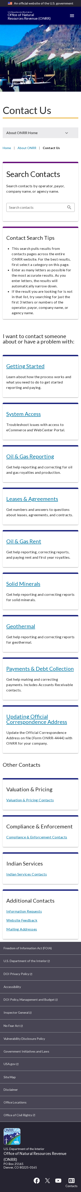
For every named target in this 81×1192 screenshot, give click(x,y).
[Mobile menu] (72, 15)
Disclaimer (11, 1089)
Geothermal (20, 626)
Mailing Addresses (21, 929)
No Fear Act (12, 1026)
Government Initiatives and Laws (26, 1051)
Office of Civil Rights (18, 1115)
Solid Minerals (23, 583)
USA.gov (10, 1064)
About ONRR (27, 148)
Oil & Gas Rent (23, 541)
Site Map (10, 1077)
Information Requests (24, 911)
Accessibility (12, 987)
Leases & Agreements (32, 498)
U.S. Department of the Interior (25, 961)
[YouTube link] (58, 1183)
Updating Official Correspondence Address (36, 719)
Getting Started (25, 366)
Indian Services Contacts (26, 874)
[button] (40, 132)
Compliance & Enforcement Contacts (36, 837)
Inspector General (16, 1012)
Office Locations (15, 1102)
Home (7, 148)
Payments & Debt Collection (40, 668)
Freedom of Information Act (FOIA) (28, 948)
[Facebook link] (36, 1183)
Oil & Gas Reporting (30, 456)
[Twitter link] (47, 1183)
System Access (23, 414)
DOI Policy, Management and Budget (29, 999)
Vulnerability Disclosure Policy (24, 1038)
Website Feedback (21, 920)
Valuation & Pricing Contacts (30, 800)
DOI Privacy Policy (16, 974)
